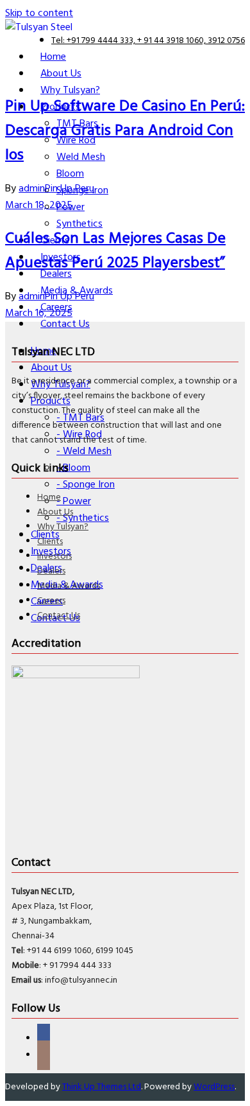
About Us (55, 512)
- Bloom (73, 468)
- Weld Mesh (84, 451)
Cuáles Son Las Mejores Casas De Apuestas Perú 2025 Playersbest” (115, 251)
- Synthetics (82, 518)
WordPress (214, 1087)
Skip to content (39, 13)
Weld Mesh (80, 157)
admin (32, 188)
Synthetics (79, 224)
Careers (51, 600)
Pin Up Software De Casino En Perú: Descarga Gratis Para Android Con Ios (125, 131)
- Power (73, 501)
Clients (50, 541)
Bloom (70, 174)
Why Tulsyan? (62, 527)
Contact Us (58, 615)
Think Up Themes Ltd (101, 1087)
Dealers (51, 571)
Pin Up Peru (69, 188)
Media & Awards (68, 586)
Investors (54, 556)
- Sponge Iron (85, 485)
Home (49, 497)
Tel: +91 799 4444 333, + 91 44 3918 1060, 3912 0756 (148, 40)
